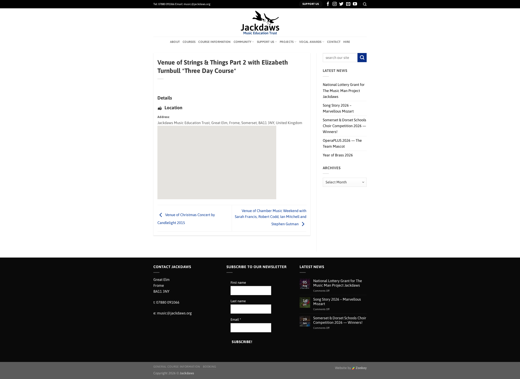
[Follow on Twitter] (341, 4)
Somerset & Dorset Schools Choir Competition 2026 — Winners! (344, 126)
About (175, 41)
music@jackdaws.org (174, 313)
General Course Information (176, 366)
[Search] (365, 4)
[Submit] (362, 57)
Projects (287, 41)
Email (236, 320)
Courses (189, 41)
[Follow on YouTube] (355, 4)
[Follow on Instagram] (335, 4)
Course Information (214, 41)
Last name (238, 301)
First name (238, 283)
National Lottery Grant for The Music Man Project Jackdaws (344, 90)
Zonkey (361, 368)
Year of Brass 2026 (338, 155)
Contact (333, 41)
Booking (209, 366)
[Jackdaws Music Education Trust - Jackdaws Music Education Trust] (260, 22)
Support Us (265, 41)
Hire (346, 41)
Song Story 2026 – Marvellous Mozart (338, 108)
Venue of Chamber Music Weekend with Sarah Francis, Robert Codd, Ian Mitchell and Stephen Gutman (270, 217)
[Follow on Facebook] (328, 4)
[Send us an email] (348, 4)
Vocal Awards (310, 41)
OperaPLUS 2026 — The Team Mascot (342, 143)
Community (242, 41)
